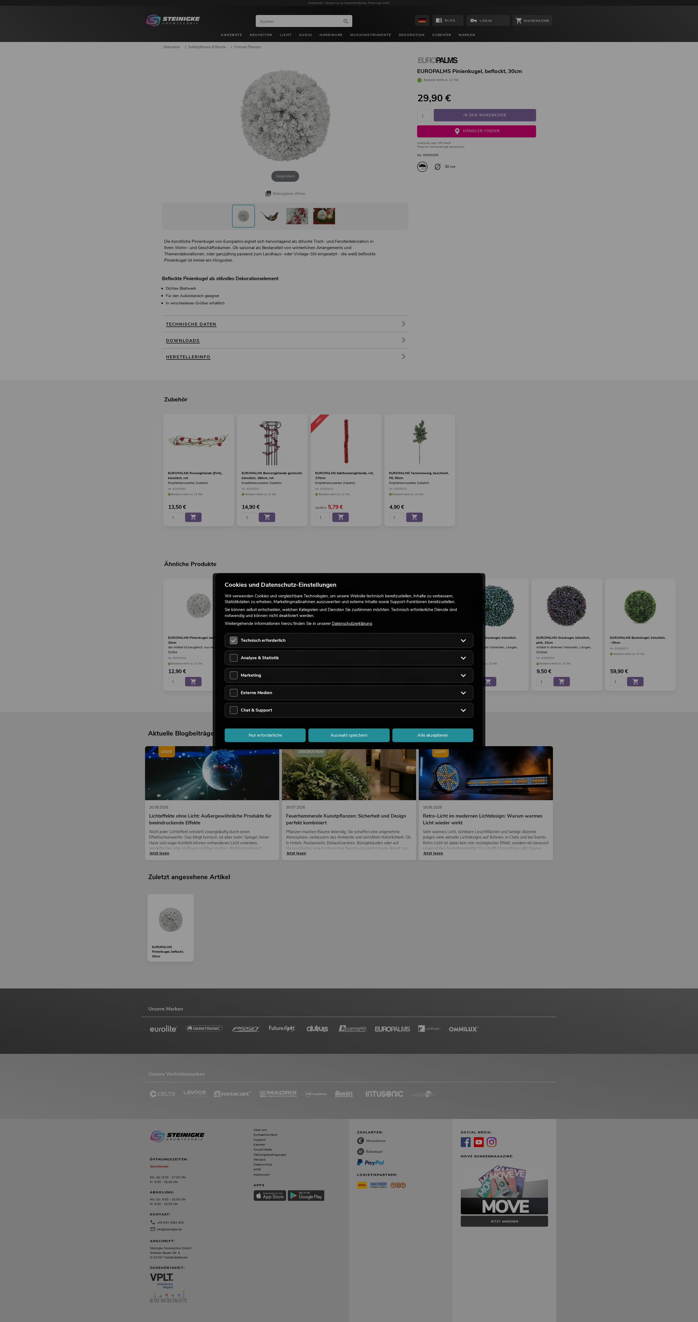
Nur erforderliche (265, 735)
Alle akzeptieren (432, 735)
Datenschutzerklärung (352, 623)
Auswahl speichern (349, 735)
